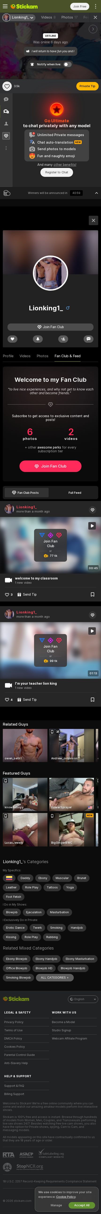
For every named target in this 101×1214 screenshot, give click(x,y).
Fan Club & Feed (67, 356)
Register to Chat (56, 172)
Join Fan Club (53, 466)
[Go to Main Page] (30, 6)
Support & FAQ (14, 1086)
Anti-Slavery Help (16, 1063)
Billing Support (14, 1094)
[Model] (93, 220)
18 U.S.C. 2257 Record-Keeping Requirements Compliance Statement (50, 1181)
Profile (8, 356)
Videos (48, 17)
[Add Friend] (63, 339)
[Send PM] (88, 339)
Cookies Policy (14, 1046)
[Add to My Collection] (92, 594)
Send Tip (30, 594)
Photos (69, 17)
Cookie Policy (65, 1197)
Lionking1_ (26, 507)
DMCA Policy (13, 1038)
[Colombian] (9, 878)
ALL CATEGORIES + (55, 977)
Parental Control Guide (19, 1055)
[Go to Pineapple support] (8, 1167)
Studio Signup (61, 1030)
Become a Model (63, 1022)
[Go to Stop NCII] (30, 1167)
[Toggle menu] (5, 6)
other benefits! (65, 165)
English (79, 999)
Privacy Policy (13, 1022)
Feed (87, 17)
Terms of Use (13, 1030)
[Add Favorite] (7, 86)
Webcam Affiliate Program (69, 1038)
